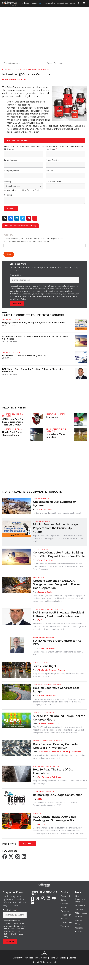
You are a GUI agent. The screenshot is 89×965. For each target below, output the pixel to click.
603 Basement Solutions (49, 777)
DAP (40, 620)
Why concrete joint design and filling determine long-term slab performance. (58, 675)
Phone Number (52, 160)
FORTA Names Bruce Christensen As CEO (57, 642)
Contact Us (18, 958)
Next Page (27, 844)
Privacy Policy (20, 299)
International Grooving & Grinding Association (59, 752)
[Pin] (28, 218)
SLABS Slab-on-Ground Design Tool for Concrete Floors (59, 717)
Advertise (29, 958)
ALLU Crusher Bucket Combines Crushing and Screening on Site (54, 818)
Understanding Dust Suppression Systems (54, 503)
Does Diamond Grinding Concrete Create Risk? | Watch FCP (55, 745)
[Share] (10, 218)
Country (8, 181)
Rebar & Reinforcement (43, 637)
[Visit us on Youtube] (54, 898)
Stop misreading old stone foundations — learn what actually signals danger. (60, 782)
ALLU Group (43, 824)
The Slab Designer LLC (48, 724)
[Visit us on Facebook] (4, 856)
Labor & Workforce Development (48, 609)
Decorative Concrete (55, 414)
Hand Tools (38, 577)
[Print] (4, 218)
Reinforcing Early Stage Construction (57, 795)
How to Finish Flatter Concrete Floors (12, 433)
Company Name (11, 171)
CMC (40, 799)
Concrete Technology (43, 713)
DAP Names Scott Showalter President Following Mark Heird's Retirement (33, 370)
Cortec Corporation (47, 695)
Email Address (11, 160)
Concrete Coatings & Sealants (47, 684)
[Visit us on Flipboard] (32, 902)
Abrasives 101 (52, 417)
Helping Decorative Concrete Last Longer (56, 689)
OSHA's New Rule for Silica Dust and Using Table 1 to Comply (12, 422)
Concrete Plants (41, 498)
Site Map (72, 958)
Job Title (50, 171)
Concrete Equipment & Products (32, 70)
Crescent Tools (45, 592)
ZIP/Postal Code (53, 181)
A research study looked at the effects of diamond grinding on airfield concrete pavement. (59, 756)
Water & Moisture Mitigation (46, 766)
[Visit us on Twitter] (11, 856)
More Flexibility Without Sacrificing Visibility (24, 355)
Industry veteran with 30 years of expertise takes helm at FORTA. (58, 653)
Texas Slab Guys (45, 560)
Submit (11, 209)
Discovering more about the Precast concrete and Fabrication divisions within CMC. (55, 803)
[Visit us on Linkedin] (24, 856)
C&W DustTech (45, 509)
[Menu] (84, 3)
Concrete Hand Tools (12, 429)
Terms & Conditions (58, 958)
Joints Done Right (44, 666)
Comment (8, 195)
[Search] (78, 3)
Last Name (51, 149)
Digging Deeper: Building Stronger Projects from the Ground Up (34, 322)
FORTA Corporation (47, 648)
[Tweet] (22, 218)
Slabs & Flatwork (41, 549)
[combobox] (22, 63)
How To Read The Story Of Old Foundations (53, 771)
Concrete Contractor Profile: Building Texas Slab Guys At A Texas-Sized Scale (35, 337)
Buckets (37, 813)
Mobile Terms (71, 296)
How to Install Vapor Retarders (55, 435)
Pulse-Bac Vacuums (16, 79)
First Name (9, 149)
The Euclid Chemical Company (52, 670)
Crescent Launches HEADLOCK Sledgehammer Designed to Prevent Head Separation (57, 584)
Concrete (7, 70)
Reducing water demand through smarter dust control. (57, 513)
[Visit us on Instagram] (17, 856)
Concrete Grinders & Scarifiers (47, 741)
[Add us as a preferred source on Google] (34, 218)
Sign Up (17, 303)
